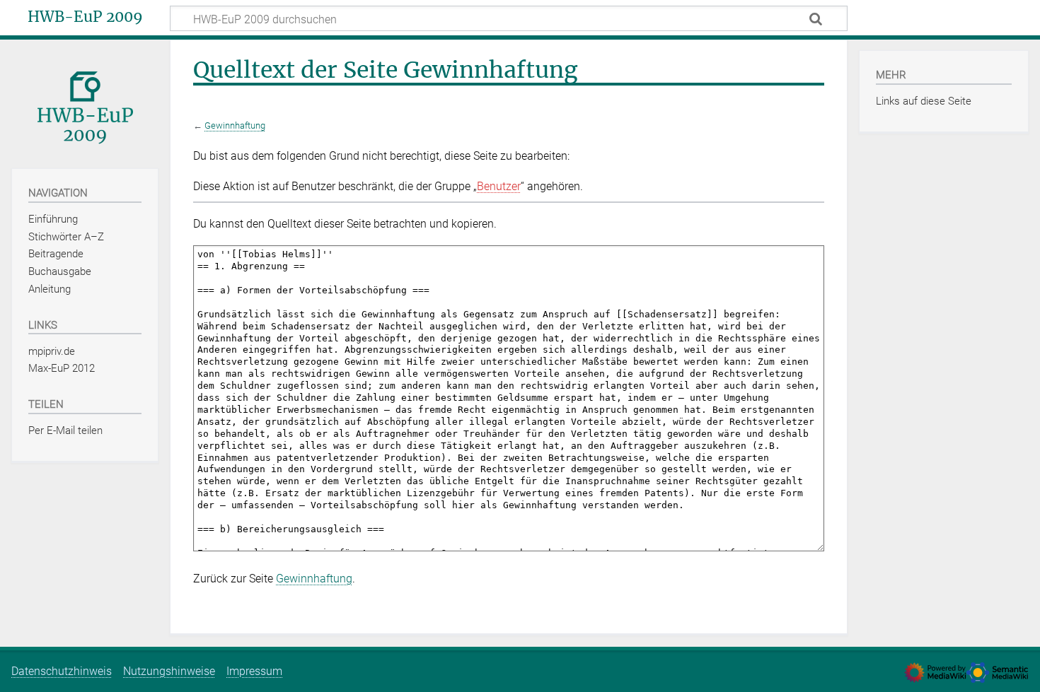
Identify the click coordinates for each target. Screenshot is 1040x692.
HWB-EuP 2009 (85, 17)
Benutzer (499, 186)
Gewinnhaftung (234, 125)
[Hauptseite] (84, 103)
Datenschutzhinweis (61, 671)
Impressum (254, 671)
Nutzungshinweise (169, 671)
